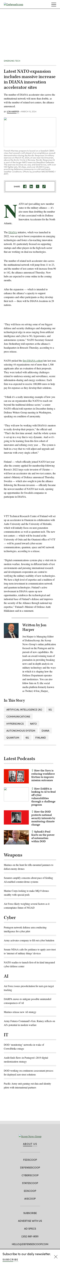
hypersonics (15, 723)
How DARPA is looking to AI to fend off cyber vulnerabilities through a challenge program (43, 797)
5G (50, 709)
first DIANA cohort (33, 360)
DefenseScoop (30, 1167)
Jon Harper (13, 111)
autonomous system (20, 730)
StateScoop (30, 1183)
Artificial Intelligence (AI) (24, 709)
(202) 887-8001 (30, 1236)
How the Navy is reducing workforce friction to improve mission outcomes (43, 775)
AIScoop (30, 1198)
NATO (33, 723)
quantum (12, 737)
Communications (18, 716)
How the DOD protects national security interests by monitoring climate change (43, 818)
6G (27, 737)
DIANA (12, 232)
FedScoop (30, 1159)
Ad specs (30, 1228)
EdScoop (30, 1190)
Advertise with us (30, 1220)
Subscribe (10, 1259)
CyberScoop (30, 1175)
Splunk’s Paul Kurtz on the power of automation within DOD (43, 836)
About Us (30, 1143)
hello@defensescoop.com (30, 1244)
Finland (40, 737)
